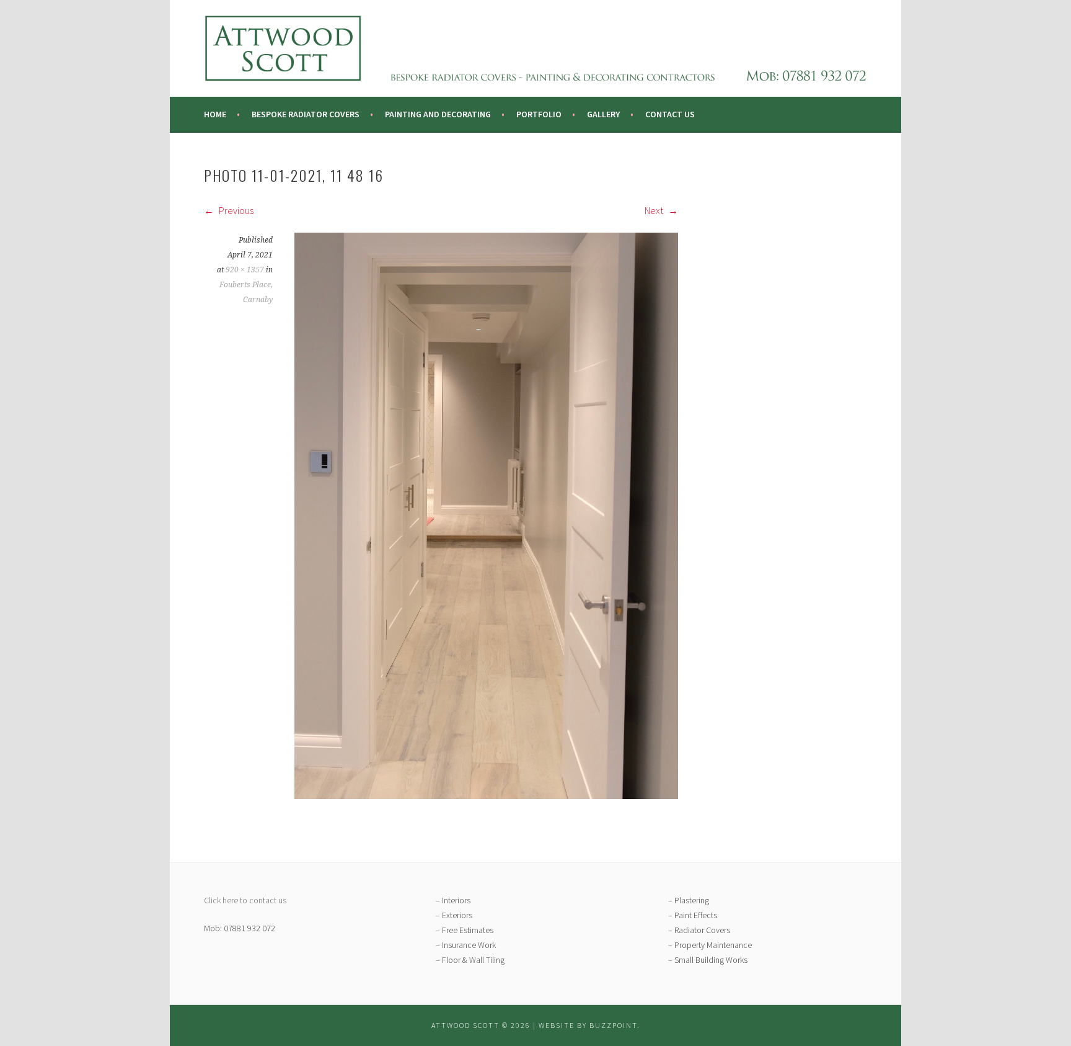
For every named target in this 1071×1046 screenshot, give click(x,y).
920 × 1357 (245, 270)
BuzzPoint (613, 1025)
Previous (235, 210)
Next (655, 210)
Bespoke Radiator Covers (305, 114)
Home (215, 114)
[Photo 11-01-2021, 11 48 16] (486, 795)
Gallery (603, 114)
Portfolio (539, 114)
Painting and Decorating (438, 114)
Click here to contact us (245, 900)
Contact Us (670, 114)
